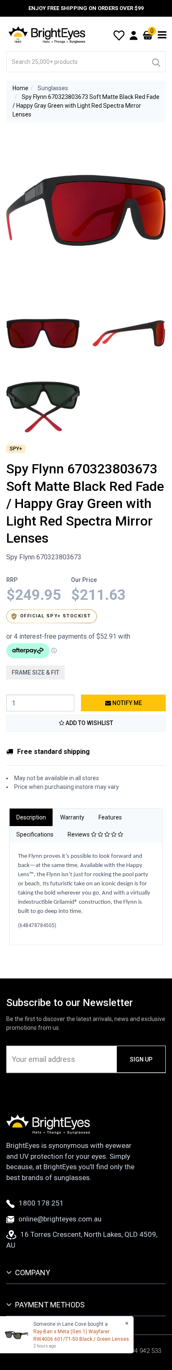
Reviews (79, 834)
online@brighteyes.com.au (59, 1219)
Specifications (34, 834)
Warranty (72, 817)
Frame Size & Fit (35, 672)
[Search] (156, 61)
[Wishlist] (119, 34)
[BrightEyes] (47, 34)
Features (110, 817)
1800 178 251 (41, 1203)
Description (31, 817)
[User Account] (133, 35)
